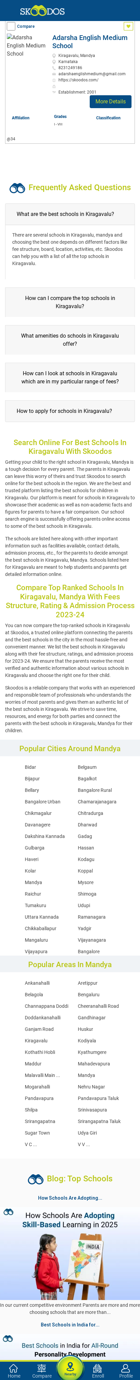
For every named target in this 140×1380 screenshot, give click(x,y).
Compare (26, 26)
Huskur (85, 1029)
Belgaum (87, 767)
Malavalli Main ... (42, 1075)
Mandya (33, 882)
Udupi (84, 905)
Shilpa (31, 1110)
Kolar (30, 871)
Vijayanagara (92, 940)
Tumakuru (35, 905)
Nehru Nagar (91, 1086)
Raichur (33, 894)
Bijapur (32, 778)
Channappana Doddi (46, 1006)
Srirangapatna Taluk (99, 1121)
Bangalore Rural (95, 790)
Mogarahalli (37, 1086)
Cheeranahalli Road (98, 1006)
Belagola (34, 994)
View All (70, 1319)
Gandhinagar (92, 1017)
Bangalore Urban (42, 801)
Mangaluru (36, 940)
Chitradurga (90, 813)
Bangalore (89, 951)
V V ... (84, 1144)
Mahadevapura (94, 1063)
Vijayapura (36, 951)
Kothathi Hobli (40, 1052)
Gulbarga (35, 848)
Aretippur (88, 983)
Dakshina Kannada (45, 836)
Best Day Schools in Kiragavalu (37, 1351)
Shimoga (87, 894)
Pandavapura (39, 1098)
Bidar (30, 767)
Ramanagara (92, 917)
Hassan (86, 848)
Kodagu (86, 859)
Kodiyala (87, 1040)
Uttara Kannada (42, 917)
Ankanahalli (37, 983)
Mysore (85, 882)
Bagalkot (87, 778)
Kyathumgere (92, 1052)
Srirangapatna (40, 1121)
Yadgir (84, 928)
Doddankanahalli (42, 1017)
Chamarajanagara (97, 801)
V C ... (31, 1144)
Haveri (31, 859)
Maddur (33, 1063)
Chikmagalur (38, 813)
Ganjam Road (39, 1029)
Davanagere (37, 824)
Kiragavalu (36, 1040)
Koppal (85, 871)
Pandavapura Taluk (98, 1098)
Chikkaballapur (40, 928)
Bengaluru (89, 994)
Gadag (85, 836)
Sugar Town (37, 1133)
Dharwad (87, 824)
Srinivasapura (92, 1110)
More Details (110, 101)
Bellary (32, 790)
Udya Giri (87, 1133)
